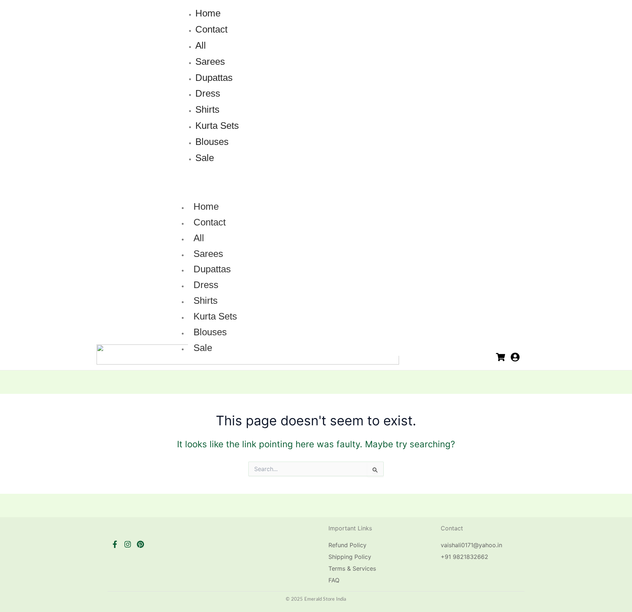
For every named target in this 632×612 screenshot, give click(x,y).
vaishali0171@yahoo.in (471, 545)
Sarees (208, 253)
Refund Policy (347, 545)
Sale (202, 347)
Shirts (205, 300)
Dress (205, 284)
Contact (209, 222)
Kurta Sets (215, 316)
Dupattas (212, 269)
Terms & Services (352, 568)
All (198, 237)
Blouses (210, 331)
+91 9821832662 (464, 556)
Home (206, 206)
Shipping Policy (349, 556)
